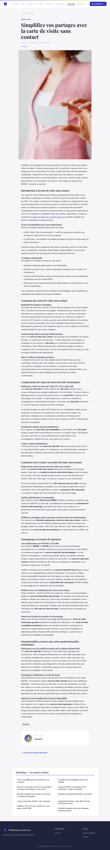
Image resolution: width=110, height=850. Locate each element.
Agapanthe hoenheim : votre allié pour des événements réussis (74, 802)
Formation (40, 4)
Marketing (71, 4)
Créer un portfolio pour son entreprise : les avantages (33, 781)
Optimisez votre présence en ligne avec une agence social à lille (33, 807)
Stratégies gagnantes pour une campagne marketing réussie (73, 809)
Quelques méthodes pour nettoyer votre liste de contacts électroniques (33, 795)
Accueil (16, 4)
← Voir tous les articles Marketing (34, 753)
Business (30, 4)
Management (60, 4)
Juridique (49, 4)
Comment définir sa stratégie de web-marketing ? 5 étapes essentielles (72, 788)
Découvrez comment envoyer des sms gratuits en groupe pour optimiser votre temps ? (34, 788)
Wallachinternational (19, 829)
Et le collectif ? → (98, 4)
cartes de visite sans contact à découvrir (49, 217)
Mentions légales (89, 833)
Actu (22, 4)
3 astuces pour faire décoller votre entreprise (34, 801)
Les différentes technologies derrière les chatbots (73, 781)
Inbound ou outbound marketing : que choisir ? (75, 795)
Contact (86, 837)
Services (80, 4)
